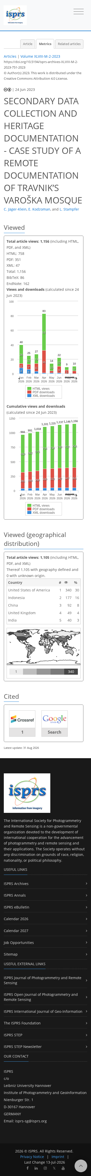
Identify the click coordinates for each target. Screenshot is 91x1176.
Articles (10, 56)
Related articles (69, 44)
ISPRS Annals (15, 895)
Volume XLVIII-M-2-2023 (40, 56)
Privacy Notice (32, 1156)
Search (54, 732)
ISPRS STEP (13, 1035)
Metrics (45, 44)
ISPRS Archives (16, 883)
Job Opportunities (19, 942)
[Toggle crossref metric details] (22, 718)
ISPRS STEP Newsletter (23, 1046)
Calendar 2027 (16, 930)
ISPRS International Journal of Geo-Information (43, 1011)
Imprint (58, 1156)
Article (27, 44)
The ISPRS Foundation (22, 1023)
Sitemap (11, 954)
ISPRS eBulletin (16, 907)
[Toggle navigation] (78, 12)
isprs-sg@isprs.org (31, 1121)
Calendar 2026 (16, 918)
